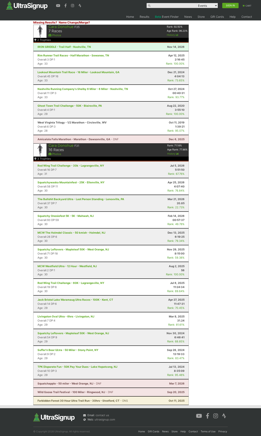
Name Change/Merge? (74, 22)
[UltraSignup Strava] (80, 5)
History (171, 34)
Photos (56, 35)
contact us (102, 415)
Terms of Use (208, 431)
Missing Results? (45, 22)
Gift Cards (217, 16)
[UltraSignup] (27, 5)
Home (130, 16)
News (188, 16)
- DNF (78, 139)
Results (144, 16)
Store (201, 16)
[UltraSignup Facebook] (66, 5)
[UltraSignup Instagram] (73, 5)
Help (233, 16)
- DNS (83, 400)
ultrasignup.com (105, 419)
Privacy (222, 431)
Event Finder (167, 16)
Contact (246, 16)
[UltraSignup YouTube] (58, 5)
